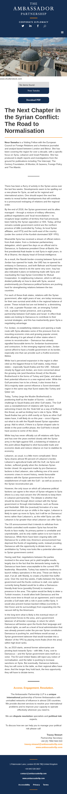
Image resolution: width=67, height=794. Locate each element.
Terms (46, 785)
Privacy (36, 785)
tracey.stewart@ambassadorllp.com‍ (43, 744)
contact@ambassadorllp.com (33, 773)
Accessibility (24, 785)
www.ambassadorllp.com (49, 747)
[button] (62, 32)
